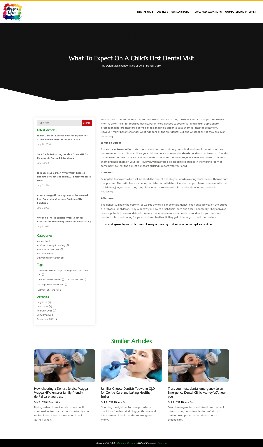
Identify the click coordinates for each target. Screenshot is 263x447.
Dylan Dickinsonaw (117, 65)
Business (162, 12)
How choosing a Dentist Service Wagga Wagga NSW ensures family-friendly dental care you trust (61, 392)
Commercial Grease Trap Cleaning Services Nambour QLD (63, 272)
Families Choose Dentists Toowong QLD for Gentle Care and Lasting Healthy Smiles (128, 392)
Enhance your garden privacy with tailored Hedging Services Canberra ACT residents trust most (64, 176)
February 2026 (44, 310)
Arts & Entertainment (48, 249)
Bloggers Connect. (127, 443)
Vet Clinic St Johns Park (50, 290)
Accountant (43, 241)
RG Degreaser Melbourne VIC (52, 284)
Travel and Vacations (207, 12)
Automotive (43, 253)
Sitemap (162, 443)
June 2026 (42, 306)
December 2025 (45, 319)
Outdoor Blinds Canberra (51, 279)
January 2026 (44, 314)
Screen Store (180, 12)
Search (87, 122)
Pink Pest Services (76, 279)
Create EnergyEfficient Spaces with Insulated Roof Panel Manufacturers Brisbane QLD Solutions (62, 199)
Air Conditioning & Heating (51, 245)
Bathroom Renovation (48, 257)
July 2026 (42, 302)
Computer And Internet (240, 12)
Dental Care (145, 12)
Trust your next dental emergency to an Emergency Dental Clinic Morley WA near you (197, 392)
